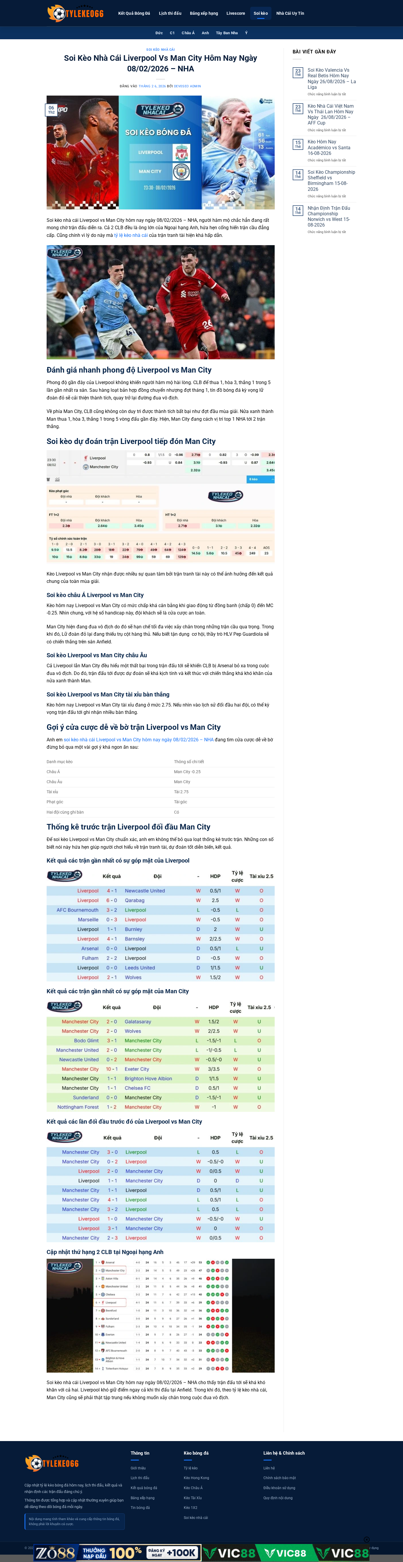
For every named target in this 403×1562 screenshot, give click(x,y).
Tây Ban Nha (227, 33)
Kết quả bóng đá (144, 1488)
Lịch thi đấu (170, 13)
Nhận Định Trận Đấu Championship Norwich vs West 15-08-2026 (329, 216)
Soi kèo (261, 13)
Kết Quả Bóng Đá (134, 13)
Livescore (236, 13)
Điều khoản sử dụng (279, 1488)
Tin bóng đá (140, 1508)
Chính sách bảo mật (279, 1478)
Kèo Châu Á (193, 1488)
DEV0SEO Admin (187, 86)
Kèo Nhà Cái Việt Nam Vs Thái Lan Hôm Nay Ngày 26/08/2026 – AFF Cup (331, 114)
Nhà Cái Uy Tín (290, 13)
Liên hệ (269, 1468)
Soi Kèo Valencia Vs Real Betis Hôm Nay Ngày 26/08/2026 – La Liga (332, 78)
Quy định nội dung (278, 1498)
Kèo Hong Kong (196, 1478)
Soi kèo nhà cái (160, 50)
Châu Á (188, 33)
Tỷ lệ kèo (191, 1468)
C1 (172, 33)
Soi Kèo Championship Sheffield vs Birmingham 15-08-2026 (331, 180)
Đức (159, 33)
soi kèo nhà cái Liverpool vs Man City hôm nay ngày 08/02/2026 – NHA (139, 740)
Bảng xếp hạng (204, 13)
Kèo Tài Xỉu (193, 1498)
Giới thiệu (138, 1468)
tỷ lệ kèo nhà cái (131, 235)
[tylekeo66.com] (76, 13)
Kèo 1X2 (190, 1508)
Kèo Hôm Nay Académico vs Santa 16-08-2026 (329, 147)
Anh (205, 33)
